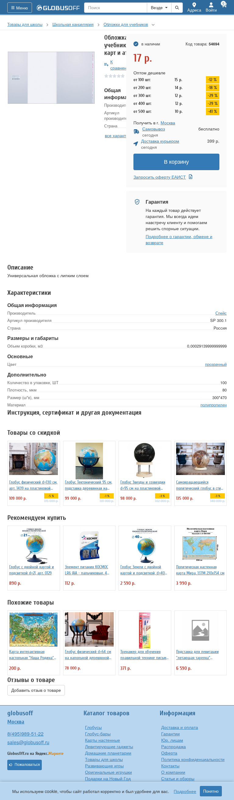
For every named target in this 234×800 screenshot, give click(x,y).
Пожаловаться (27, 764)
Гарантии (170, 733)
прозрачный (216, 364)
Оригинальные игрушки (108, 772)
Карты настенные (102, 740)
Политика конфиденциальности (193, 759)
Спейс (221, 313)
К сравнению (121, 65)
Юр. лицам (172, 740)
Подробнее (185, 791)
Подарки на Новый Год (108, 778)
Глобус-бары (98, 733)
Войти (211, 10)
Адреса (194, 10)
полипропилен (213, 405)
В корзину (176, 162)
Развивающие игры (104, 765)
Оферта (169, 753)
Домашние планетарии (108, 753)
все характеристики (124, 135)
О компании (173, 772)
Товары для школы (104, 759)
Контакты (170, 765)
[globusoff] (58, 7)
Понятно (210, 791)
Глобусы (93, 727)
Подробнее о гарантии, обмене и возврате (179, 239)
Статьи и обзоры (177, 778)
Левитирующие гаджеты (109, 746)
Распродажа (173, 746)
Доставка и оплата (179, 727)
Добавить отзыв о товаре (36, 690)
